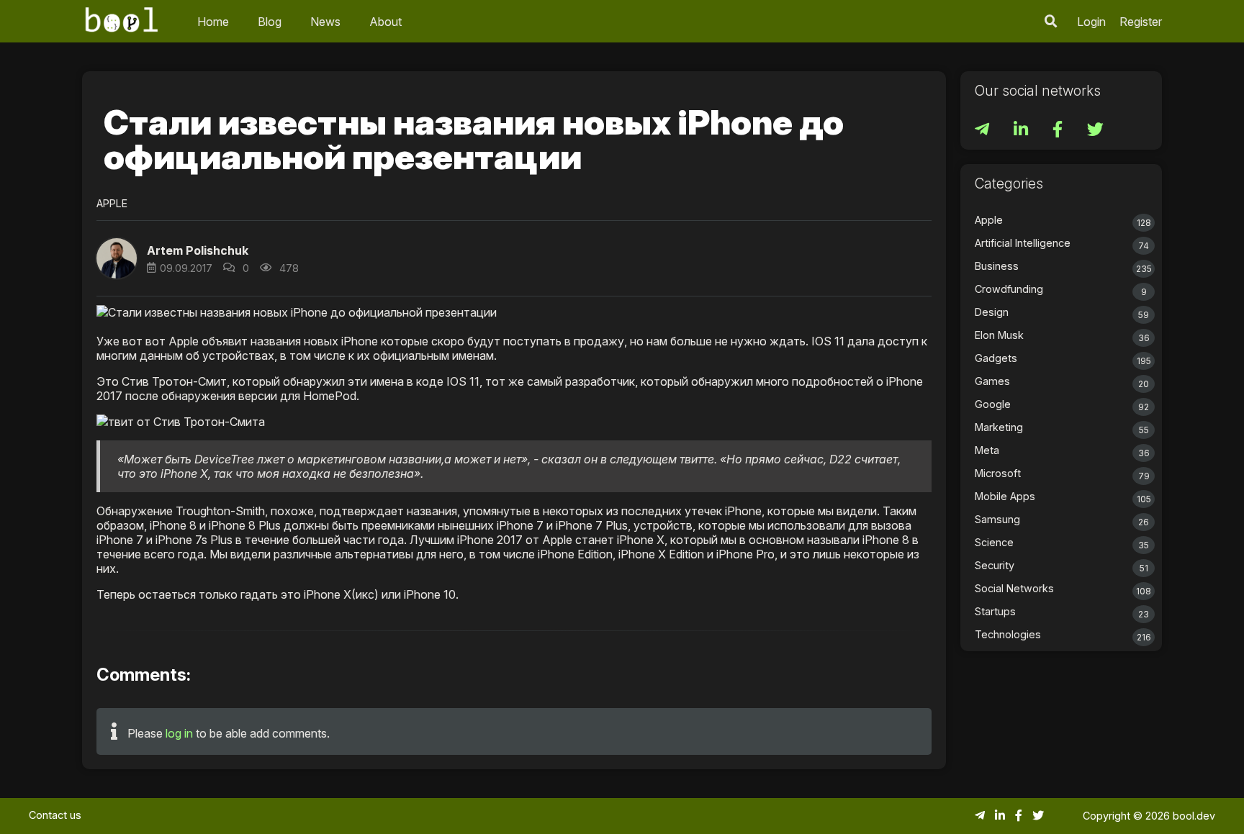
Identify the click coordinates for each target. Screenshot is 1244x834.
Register (1140, 21)
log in (179, 733)
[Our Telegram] (983, 131)
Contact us (55, 815)
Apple (111, 203)
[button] (1051, 21)
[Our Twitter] (1095, 131)
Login (1091, 21)
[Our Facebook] (1059, 131)
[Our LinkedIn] (1022, 131)
